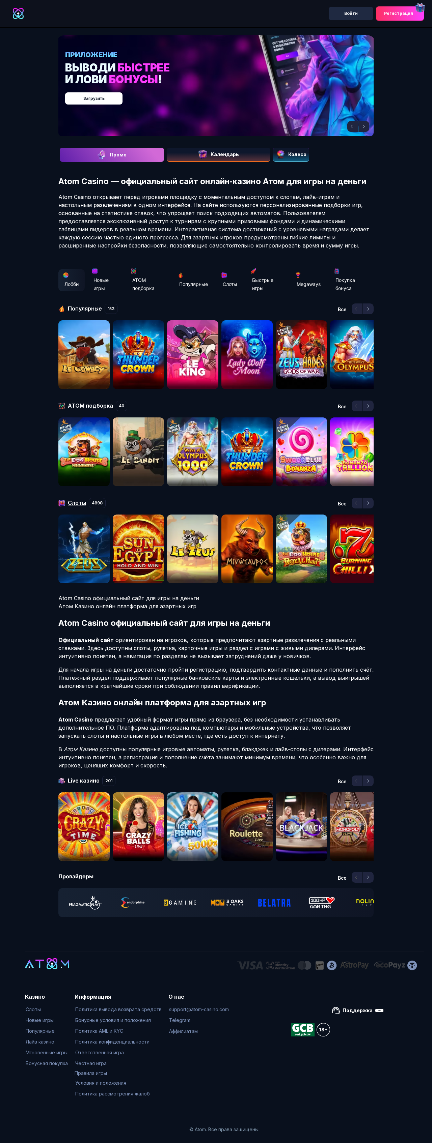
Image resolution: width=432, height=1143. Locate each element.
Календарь (225, 154)
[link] (85, 902)
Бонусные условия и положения (113, 1020)
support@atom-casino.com (199, 1009)
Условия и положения (100, 1083)
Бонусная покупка (47, 1063)
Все (342, 309)
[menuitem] (46, 1009)
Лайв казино (40, 1042)
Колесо (297, 154)
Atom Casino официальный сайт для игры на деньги (128, 598)
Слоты (230, 284)
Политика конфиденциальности (112, 1042)
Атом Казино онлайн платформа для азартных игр (127, 606)
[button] (352, 126)
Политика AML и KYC (99, 1031)
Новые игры (101, 284)
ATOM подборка (143, 284)
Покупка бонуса (345, 284)
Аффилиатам (183, 1031)
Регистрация (398, 13)
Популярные (193, 284)
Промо (118, 154)
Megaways (309, 284)
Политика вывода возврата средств (118, 1009)
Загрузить (223, 94)
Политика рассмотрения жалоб (112, 1093)
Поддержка (358, 1010)
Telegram (179, 1020)
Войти (351, 13)
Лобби (71, 284)
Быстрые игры (262, 284)
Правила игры (91, 1073)
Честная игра (91, 1063)
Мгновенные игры (47, 1052)
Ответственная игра (99, 1052)
